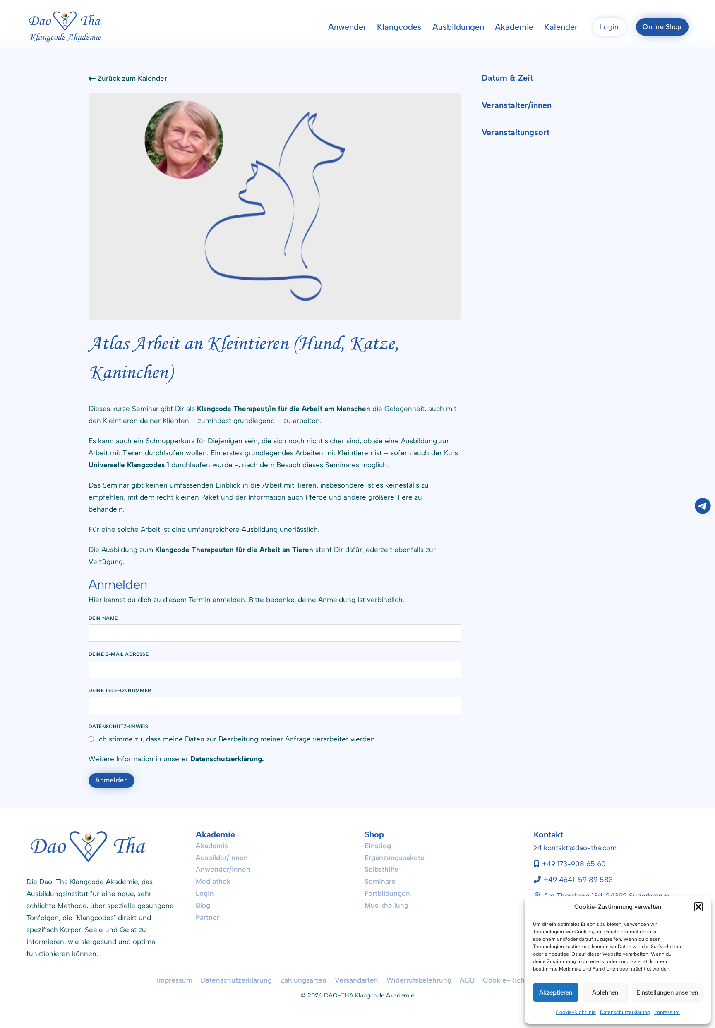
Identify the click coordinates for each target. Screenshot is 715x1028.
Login (609, 27)
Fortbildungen (387, 893)
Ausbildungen (458, 27)
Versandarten (356, 980)
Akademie (514, 27)
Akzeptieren (555, 992)
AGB (467, 980)
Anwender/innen (223, 869)
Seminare (380, 881)
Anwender (347, 27)
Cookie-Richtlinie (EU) (520, 980)
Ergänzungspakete (395, 857)
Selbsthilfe (381, 869)
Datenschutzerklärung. (227, 759)
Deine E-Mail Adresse (119, 654)
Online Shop (662, 27)
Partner (207, 917)
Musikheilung (386, 905)
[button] (698, 907)
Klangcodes (399, 27)
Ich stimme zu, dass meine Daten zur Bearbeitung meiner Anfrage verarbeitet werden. (237, 739)
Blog (203, 905)
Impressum (667, 1012)
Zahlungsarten (303, 980)
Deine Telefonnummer (120, 690)
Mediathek (213, 881)
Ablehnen (605, 992)
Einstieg (378, 846)
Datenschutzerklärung (625, 1012)
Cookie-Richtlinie (576, 1012)
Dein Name (103, 618)
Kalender (561, 27)
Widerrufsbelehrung (418, 980)
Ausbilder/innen (222, 857)
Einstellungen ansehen (667, 992)
